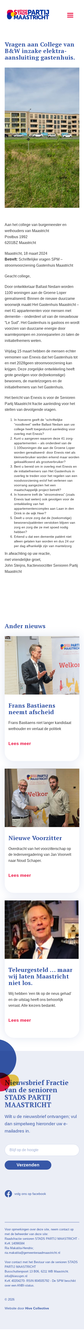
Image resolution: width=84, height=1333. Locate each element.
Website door (27, 1308)
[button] (70, 14)
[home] (27, 15)
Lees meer (19, 743)
